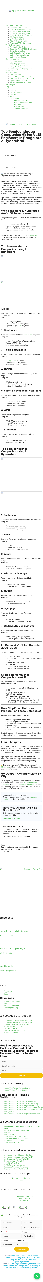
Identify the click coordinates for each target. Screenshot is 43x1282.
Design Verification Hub (23, 103)
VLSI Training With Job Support (23, 1258)
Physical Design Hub (21, 101)
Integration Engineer (17, 67)
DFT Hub (17, 104)
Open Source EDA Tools (18, 81)
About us (13, 91)
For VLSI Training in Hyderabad (14, 931)
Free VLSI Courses (16, 75)
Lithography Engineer (18, 63)
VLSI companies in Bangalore (23, 785)
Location (4, 1240)
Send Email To (6, 966)
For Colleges (10, 85)
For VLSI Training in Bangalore (14, 948)
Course (24, 1232)
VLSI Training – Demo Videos (20, 77)
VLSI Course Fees (18, 1256)
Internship (9, 71)
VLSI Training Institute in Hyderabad (21, 1264)
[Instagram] (8, 976)
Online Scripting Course (18, 51)
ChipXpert (5, 767)
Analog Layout (11, 361)
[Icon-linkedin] (3, 976)
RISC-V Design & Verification (20, 41)
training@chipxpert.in (8, 971)
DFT (20, 326)
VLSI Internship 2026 (30, 1260)
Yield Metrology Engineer (19, 65)
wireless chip (28, 335)
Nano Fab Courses (12, 59)
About (8, 89)
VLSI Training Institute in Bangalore (22, 1265)
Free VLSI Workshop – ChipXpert (22, 79)
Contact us (14, 95)
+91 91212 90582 (6, 953)
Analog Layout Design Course (21, 31)
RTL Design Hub (20, 106)
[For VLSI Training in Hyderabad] (3, 924)
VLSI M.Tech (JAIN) (17, 39)
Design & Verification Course (20, 29)
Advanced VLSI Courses (14, 25)
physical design (33, 235)
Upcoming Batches (21, 1262)
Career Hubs (14, 99)
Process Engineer (16, 61)
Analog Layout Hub (21, 108)
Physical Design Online (18, 47)
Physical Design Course (18, 27)
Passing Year (20, 1240)
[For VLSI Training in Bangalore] (3, 942)
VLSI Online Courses (13, 45)
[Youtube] (14, 976)
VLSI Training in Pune (29, 1268)
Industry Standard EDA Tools (20, 83)
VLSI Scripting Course (18, 57)
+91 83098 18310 (6, 936)
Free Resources (11, 73)
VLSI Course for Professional (20, 53)
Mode (3, 1232)
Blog (7, 87)
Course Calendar (16, 93)
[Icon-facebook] (20, 976)
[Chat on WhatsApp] (37, 1276)
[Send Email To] (3, 959)
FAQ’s (12, 97)
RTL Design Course (17, 37)
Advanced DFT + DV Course (20, 43)
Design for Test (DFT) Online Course (23, 49)
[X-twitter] (26, 976)
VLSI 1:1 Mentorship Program (20, 55)
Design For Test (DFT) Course (21, 35)
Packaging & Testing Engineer (21, 69)
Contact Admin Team (11, 818)
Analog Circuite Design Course (21, 33)
